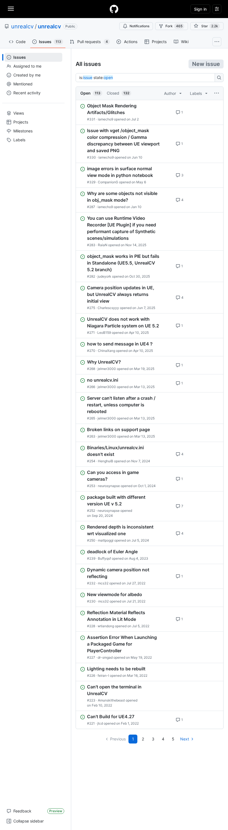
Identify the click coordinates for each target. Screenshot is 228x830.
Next (184, 739)
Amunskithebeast (111, 700)
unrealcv (22, 26)
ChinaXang (106, 351)
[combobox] (146, 77)
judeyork (104, 276)
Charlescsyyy (108, 308)
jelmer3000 (107, 369)
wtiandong (106, 626)
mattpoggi (105, 540)
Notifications (139, 26)
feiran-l (103, 675)
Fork (173, 26)
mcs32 (103, 583)
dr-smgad (105, 657)
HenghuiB (105, 461)
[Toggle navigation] (11, 8)
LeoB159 (104, 332)
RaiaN (102, 245)
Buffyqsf (104, 558)
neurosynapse (109, 486)
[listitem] (149, 112)
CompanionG (108, 182)
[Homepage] (114, 8)
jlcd (100, 723)
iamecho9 (105, 119)
